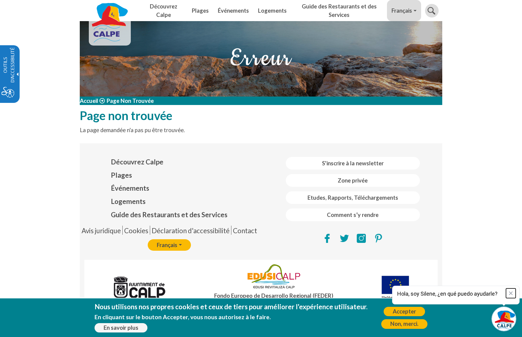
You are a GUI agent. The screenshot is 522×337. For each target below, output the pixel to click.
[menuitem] (169, 162)
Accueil (89, 100)
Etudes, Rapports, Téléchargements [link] (353, 197)
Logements (128, 201)
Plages (121, 175)
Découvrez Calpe (137, 162)
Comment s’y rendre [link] (353, 214)
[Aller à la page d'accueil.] (110, 10)
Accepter (404, 311)
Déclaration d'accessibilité (191, 231)
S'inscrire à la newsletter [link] (353, 163)
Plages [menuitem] (200, 10)
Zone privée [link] (353, 180)
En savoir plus (121, 327)
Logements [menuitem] (272, 10)
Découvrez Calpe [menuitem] (163, 10)
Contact (245, 231)
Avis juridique (101, 231)
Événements (130, 188)
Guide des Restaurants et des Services (169, 215)
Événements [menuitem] (233, 10)
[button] (432, 10)
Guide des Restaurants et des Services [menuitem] (339, 10)
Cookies (136, 231)
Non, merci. (404, 323)
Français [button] (402, 10)
